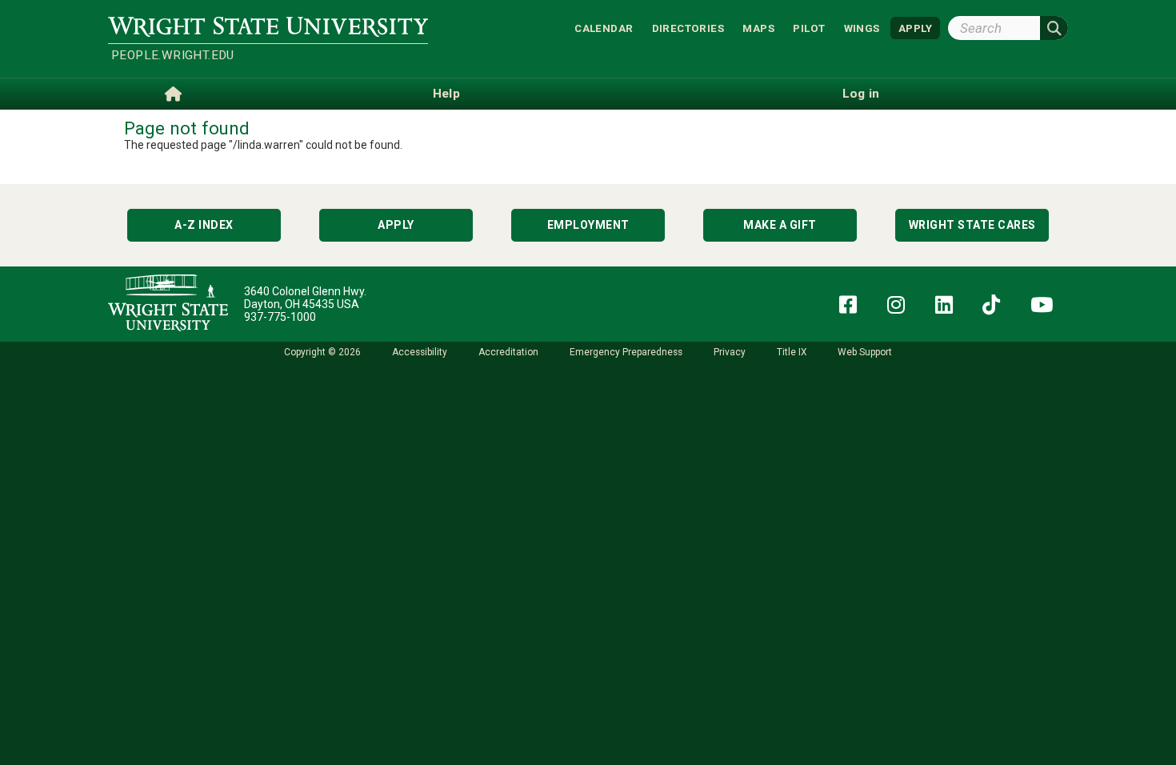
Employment (588, 224)
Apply (396, 224)
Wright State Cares (972, 224)
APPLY (915, 28)
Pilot (809, 28)
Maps (758, 28)
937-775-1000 (280, 316)
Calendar (603, 28)
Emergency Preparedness (626, 352)
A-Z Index (204, 224)
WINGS (862, 28)
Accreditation (508, 352)
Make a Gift (780, 224)
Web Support (865, 352)
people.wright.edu (172, 55)
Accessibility (419, 352)
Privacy (730, 352)
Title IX (791, 352)
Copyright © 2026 (322, 352)
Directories (688, 28)
